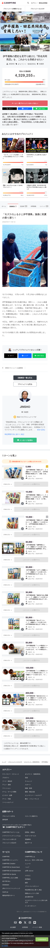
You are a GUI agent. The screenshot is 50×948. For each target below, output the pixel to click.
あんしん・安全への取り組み (34, 860)
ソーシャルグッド (7, 802)
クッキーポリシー (30, 906)
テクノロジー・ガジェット (10, 774)
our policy (5, 946)
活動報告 (12, 206)
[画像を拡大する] (22, 478)
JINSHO (12, 64)
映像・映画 (28, 788)
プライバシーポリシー (32, 886)
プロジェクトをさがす (15, 762)
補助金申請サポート (8, 895)
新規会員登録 (43, 3)
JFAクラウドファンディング (11, 888)
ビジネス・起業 (7, 795)
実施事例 (28, 839)
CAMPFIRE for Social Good (11, 867)
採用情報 (25, 927)
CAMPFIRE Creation (8, 863)
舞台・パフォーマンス (32, 799)
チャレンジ (28, 781)
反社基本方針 (29, 897)
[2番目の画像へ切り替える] (15, 48)
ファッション (6, 788)
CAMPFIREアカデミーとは (10, 832)
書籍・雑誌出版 (30, 792)
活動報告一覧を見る (25, 377)
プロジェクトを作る (8, 816)
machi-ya (5, 892)
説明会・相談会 (30, 832)
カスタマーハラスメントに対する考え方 (36, 901)
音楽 (26, 777)
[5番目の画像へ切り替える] (45, 48)
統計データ (28, 843)
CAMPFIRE (6, 856)
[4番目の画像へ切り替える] (35, 48)
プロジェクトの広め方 (9, 843)
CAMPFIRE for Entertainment (11, 871)
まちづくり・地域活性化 (27, 64)
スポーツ (28, 784)
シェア (26, 109)
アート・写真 (6, 799)
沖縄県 (41, 64)
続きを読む (41, 429)
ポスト (11, 109)
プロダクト (5, 777)
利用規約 (28, 879)
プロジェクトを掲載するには (12, 9)
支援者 (23, 206)
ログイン (34, 3)
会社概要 (13, 927)
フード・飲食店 (7, 781)
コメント (44, 206)
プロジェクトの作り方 (9, 839)
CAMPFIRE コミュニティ (10, 860)
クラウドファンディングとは (11, 836)
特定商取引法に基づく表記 (14, 434)
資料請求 (5, 819)
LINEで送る (41, 109)
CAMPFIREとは (30, 856)
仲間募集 (33, 206)
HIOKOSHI (5, 885)
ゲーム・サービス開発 (9, 792)
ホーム (4, 206)
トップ (4, 762)
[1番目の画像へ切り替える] (5, 48)
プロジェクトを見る (25, 384)
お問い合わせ (29, 871)
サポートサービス (30, 836)
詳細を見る (7, 484)
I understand (42, 939)
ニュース (28, 863)
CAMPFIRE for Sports (9, 874)
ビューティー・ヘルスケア (33, 795)
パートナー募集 (37, 927)
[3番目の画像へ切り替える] (25, 48)
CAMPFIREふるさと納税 (10, 878)
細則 (26, 883)
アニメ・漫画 (6, 784)
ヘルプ (27, 867)
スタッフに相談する (31, 816)
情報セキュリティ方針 (32, 893)
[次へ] (47, 28)
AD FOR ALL (6, 881)
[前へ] (2, 28)
